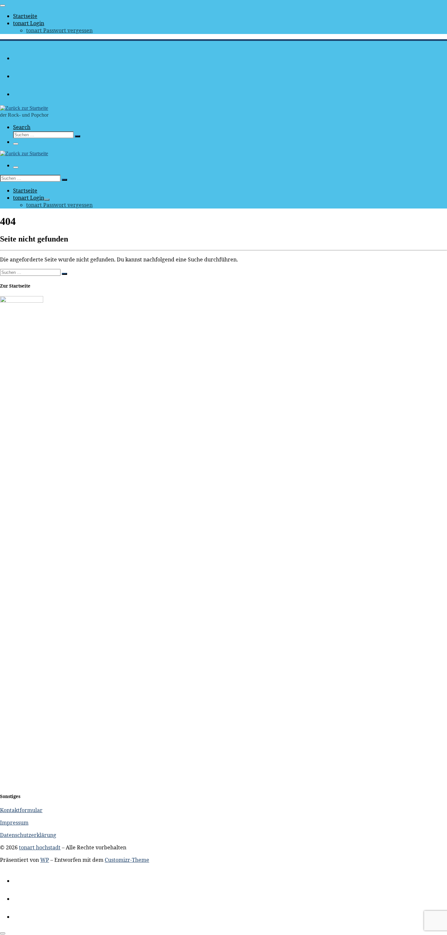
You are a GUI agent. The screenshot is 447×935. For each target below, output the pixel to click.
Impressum (14, 822)
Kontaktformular (21, 810)
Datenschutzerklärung (28, 835)
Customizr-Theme (127, 859)
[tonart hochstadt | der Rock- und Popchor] (24, 108)
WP (44, 859)
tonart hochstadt (40, 847)
